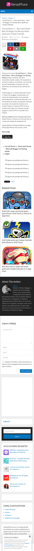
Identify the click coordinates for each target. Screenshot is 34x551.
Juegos (26, 37)
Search (17, 436)
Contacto (8, 515)
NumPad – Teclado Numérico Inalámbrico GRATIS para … (20, 460)
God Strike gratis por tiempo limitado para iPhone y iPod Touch (17, 241)
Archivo (7, 512)
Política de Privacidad (12, 518)
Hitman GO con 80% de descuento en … (18, 485)
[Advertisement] (17, 396)
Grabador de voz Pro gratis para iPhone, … (19, 477)
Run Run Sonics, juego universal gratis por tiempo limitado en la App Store (16, 268)
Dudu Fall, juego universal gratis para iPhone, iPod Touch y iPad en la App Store (16, 213)
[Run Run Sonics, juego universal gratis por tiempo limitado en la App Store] (17, 255)
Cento (5, 37)
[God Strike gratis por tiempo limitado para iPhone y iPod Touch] (17, 229)
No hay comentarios (10, 39)
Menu (3, 11)
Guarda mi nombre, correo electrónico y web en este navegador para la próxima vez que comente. (17, 364)
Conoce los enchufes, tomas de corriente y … (19, 468)
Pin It (13, 181)
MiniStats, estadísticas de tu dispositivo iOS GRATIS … (19, 451)
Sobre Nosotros (10, 509)
